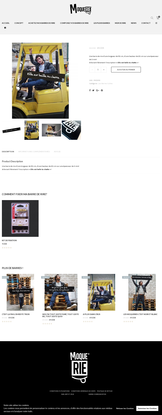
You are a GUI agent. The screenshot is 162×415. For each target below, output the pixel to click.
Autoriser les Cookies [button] (147, 408)
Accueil (5, 23)
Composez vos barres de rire (74, 23)
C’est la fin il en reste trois (16, 314)
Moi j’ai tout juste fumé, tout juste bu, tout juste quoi (60, 315)
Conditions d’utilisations (60, 391)
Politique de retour (104, 391)
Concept (18, 23)
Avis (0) (57, 151)
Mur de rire (120, 23)
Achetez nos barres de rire (41, 23)
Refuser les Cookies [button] (125, 408)
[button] (33, 411)
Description (8, 151)
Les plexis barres (102, 23)
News (133, 23)
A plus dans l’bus (91, 314)
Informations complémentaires (34, 151)
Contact (145, 23)
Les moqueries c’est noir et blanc (140, 314)
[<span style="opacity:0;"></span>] (156, 23)
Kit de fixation (9, 240)
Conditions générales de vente (83, 391)
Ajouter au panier (126, 70)
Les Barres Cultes (105, 83)
